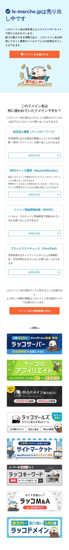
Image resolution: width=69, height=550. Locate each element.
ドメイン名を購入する (36, 54)
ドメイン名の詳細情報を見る (34, 310)
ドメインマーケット (51, 29)
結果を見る (34, 155)
